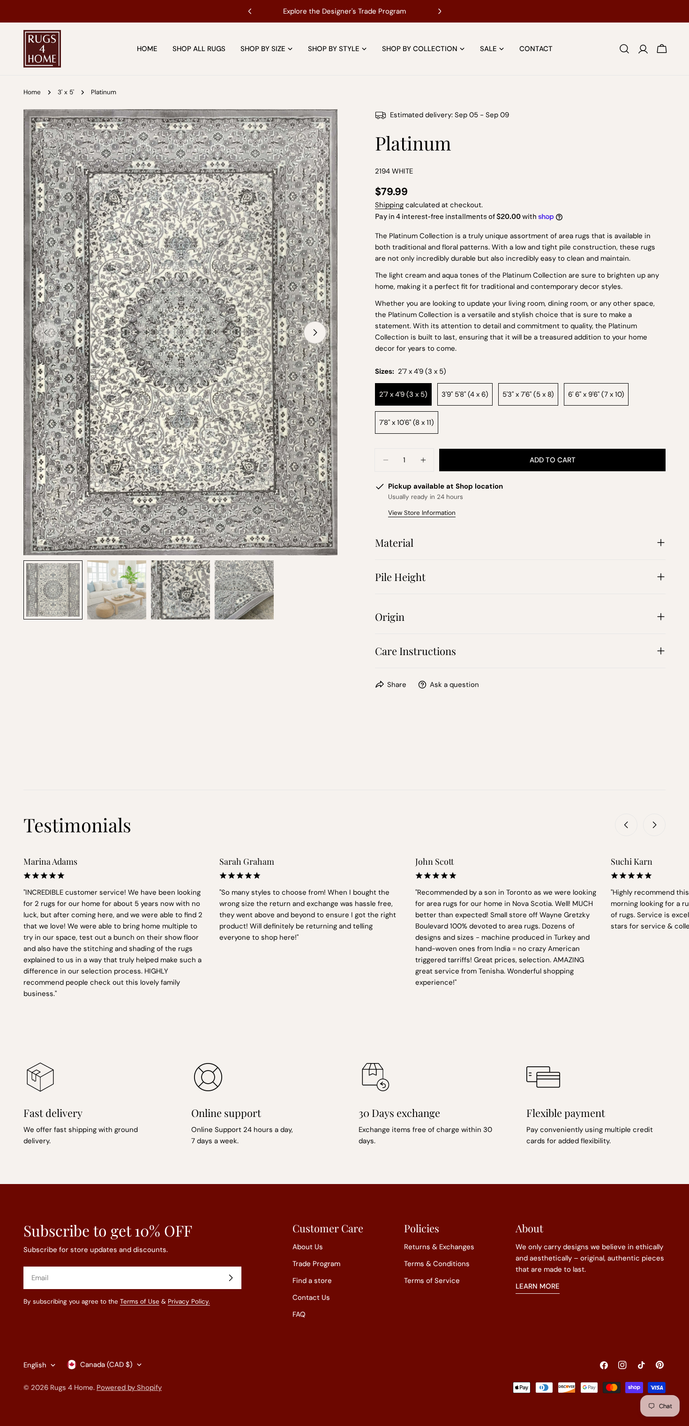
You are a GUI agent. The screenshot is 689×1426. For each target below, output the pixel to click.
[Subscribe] (230, 1278)
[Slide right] (315, 332)
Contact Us (311, 1297)
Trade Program (316, 1263)
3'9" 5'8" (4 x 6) (465, 394)
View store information (422, 513)
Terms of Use (139, 1301)
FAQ (299, 1314)
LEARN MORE (538, 1286)
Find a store (312, 1280)
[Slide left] (626, 825)
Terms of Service (432, 1280)
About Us (307, 1247)
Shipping (389, 205)
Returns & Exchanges (439, 1247)
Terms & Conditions (437, 1263)
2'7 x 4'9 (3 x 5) (403, 394)
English (34, 1365)
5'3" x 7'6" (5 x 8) (528, 394)
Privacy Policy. (189, 1301)
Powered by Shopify (129, 1387)
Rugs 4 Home (71, 1387)
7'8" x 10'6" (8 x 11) (406, 422)
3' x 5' (66, 92)
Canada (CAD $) (106, 1364)
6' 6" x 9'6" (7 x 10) (596, 394)
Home (32, 92)
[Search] (624, 48)
